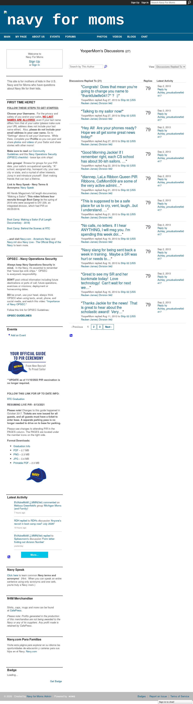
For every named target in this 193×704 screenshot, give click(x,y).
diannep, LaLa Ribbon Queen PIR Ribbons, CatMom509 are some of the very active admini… (109, 181)
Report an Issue (158, 696)
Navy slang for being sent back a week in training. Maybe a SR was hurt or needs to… (109, 254)
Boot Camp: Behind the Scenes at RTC (28, 228)
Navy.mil (12, 242)
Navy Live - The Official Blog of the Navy (34, 243)
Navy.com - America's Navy (35, 239)
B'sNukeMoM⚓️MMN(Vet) (28, 502)
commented (49, 502)
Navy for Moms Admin (39, 696)
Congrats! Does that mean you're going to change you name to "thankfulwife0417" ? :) (109, 91)
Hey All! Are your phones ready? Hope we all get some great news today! (109, 132)
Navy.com (31, 651)
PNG (16, 454)
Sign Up (135, 2)
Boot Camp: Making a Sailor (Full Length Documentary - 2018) (29, 221)
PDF (15, 450)
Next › (108, 327)
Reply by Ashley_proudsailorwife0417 (171, 92)
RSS (9, 557)
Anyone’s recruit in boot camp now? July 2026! (37, 522)
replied (23, 520)
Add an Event (18, 335)
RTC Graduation (16, 399)
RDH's (34, 520)
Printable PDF (21, 463)
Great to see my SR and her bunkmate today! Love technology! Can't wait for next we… (106, 280)
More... (35, 554)
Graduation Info (21, 446)
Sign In (145, 2)
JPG (15, 458)
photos (17, 142)
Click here (12, 575)
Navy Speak (27, 187)
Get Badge (56, 681)
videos (30, 142)
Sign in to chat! (166, 702)
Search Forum (106, 66)
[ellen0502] (74, 92)
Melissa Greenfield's (25, 505)
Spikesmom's (21, 538)
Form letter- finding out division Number (34, 540)
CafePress (15, 610)
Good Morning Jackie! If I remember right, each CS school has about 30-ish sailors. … (107, 157)
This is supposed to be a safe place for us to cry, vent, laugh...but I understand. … (109, 205)
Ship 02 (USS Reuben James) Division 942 (108, 101)
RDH (16, 520)
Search (189, 2)
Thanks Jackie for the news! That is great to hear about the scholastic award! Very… (109, 307)
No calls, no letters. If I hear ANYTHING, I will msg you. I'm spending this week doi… (105, 230)
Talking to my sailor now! (102, 111)
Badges (142, 696)
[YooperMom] (72, 59)
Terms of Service (179, 696)
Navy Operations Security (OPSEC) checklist (32, 155)
